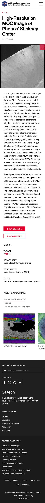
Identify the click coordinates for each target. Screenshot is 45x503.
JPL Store (6, 430)
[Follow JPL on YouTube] (19, 382)
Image (5, 13)
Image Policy (35, 480)
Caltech (15, 480)
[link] (22, 66)
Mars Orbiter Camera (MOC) (17, 307)
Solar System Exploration (12, 463)
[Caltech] (8, 392)
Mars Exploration (9, 459)
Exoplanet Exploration (11, 456)
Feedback (25, 485)
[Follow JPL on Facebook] (4, 382)
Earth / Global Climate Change (14, 452)
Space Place (7, 466)
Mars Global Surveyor (14, 299)
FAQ (17, 485)
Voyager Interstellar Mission (13, 473)
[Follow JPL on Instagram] (14, 382)
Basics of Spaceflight (10, 445)
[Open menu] (41, 3)
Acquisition (6, 427)
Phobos (7, 253)
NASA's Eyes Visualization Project (16, 470)
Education (6, 420)
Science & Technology (11, 423)
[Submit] (5, 370)
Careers (5, 416)
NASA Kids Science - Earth (13, 449)
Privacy (24, 480)
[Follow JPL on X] (9, 382)
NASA (7, 480)
